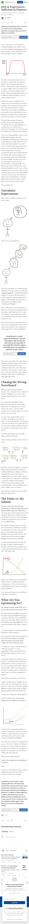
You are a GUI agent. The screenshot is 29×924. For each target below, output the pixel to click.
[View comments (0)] (8, 22)
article (10, 49)
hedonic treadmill (7, 293)
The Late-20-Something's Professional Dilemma (9, 867)
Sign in (25, 2)
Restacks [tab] (11, 831)
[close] (24, 878)
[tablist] (8, 831)
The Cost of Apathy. (7, 855)
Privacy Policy (19, 915)
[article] (14, 858)
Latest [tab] (7, 850)
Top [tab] (3, 850)
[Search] (26, 850)
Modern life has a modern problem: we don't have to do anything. (10, 857)
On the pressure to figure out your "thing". (10, 870)
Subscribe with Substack (15, 908)
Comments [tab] (5, 831)
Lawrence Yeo (18, 49)
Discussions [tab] (13, 850)
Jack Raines (8, 17)
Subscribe (20, 2)
